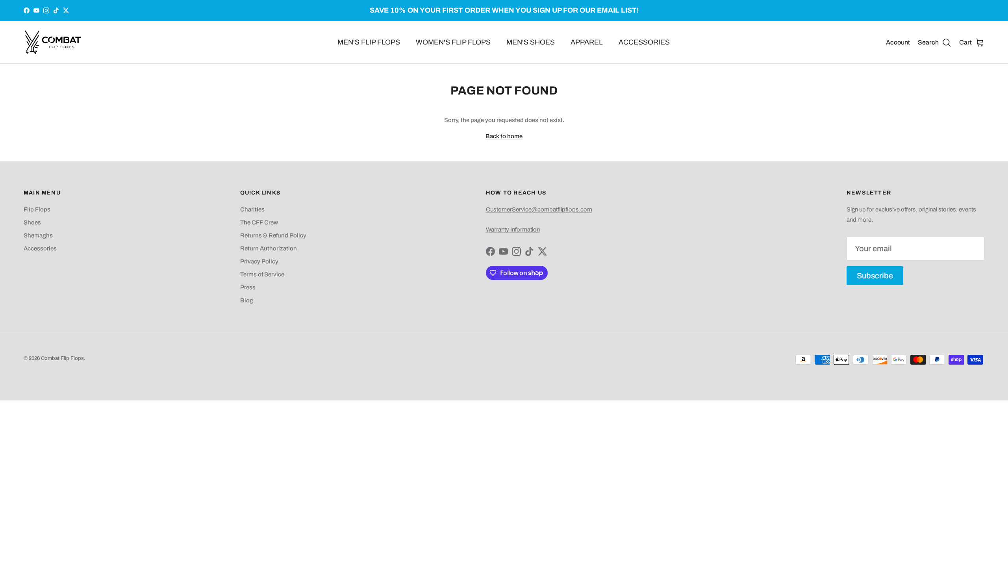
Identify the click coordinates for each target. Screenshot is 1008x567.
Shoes (32, 222)
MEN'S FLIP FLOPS (368, 42)
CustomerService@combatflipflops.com (539, 209)
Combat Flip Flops (62, 358)
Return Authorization (268, 248)
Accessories (40, 248)
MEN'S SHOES (530, 42)
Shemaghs (38, 235)
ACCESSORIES (644, 42)
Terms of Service (262, 274)
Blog (246, 300)
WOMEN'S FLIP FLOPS (453, 42)
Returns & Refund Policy (273, 235)
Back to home (504, 136)
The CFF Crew (259, 222)
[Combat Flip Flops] (53, 42)
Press (248, 287)
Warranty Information (513, 229)
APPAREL (587, 42)
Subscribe (875, 275)
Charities (252, 209)
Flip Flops (37, 209)
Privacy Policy (259, 261)
